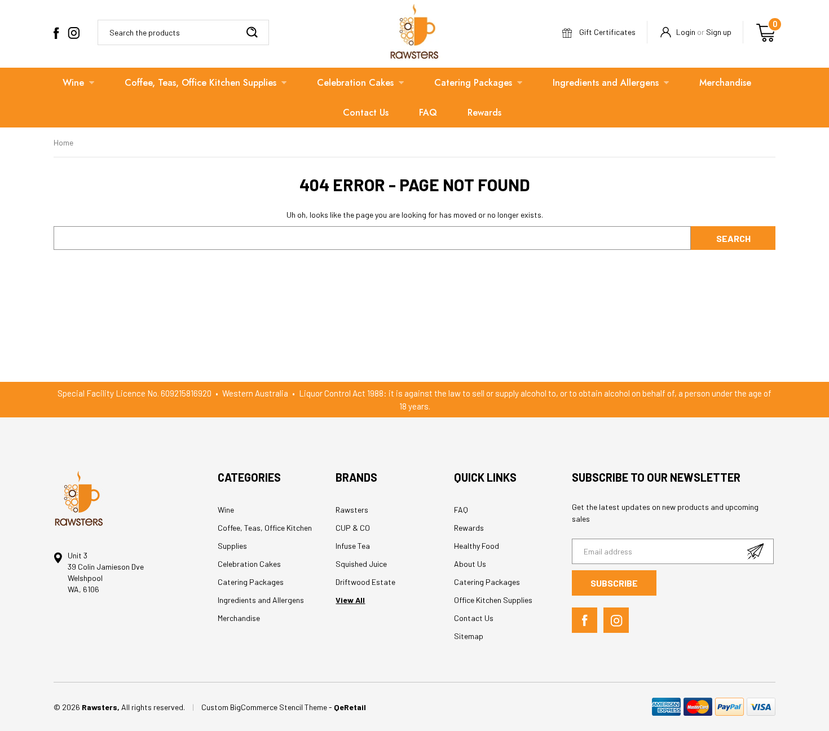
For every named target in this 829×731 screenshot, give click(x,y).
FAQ (428, 112)
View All (350, 600)
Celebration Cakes (355, 82)
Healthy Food (476, 546)
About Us (470, 564)
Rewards (484, 112)
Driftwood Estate (365, 582)
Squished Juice (361, 564)
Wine (73, 82)
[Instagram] (74, 33)
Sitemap (468, 636)
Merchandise (725, 82)
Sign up (718, 32)
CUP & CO (353, 527)
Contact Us (366, 112)
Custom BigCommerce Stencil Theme (265, 707)
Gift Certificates (606, 32)
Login (685, 32)
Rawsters (352, 509)
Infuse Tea (353, 546)
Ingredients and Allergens (606, 82)
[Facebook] (56, 33)
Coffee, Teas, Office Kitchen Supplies (200, 82)
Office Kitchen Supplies (493, 600)
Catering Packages (473, 82)
